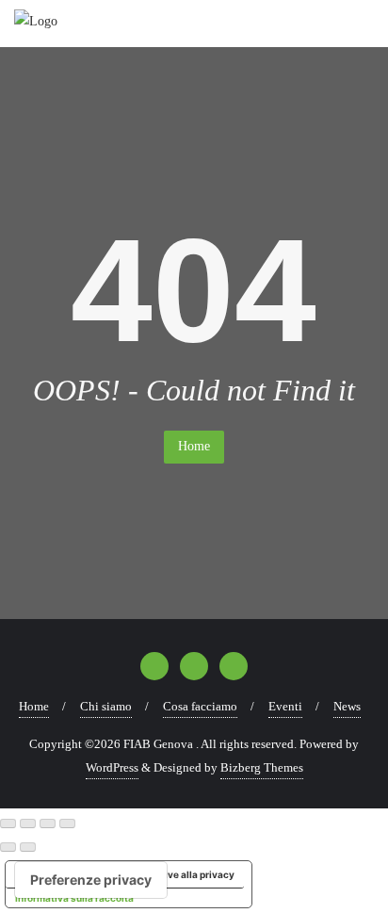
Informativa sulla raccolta (74, 898)
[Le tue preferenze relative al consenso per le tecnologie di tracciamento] (91, 880)
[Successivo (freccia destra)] (28, 847)
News (347, 706)
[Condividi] (48, 823)
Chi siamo (106, 706)
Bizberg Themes (261, 767)
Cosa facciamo (200, 706)
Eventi (285, 706)
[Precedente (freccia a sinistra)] (8, 847)
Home (194, 446)
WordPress (112, 767)
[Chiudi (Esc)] (67, 823)
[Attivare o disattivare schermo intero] (28, 823)
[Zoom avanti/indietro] (8, 823)
